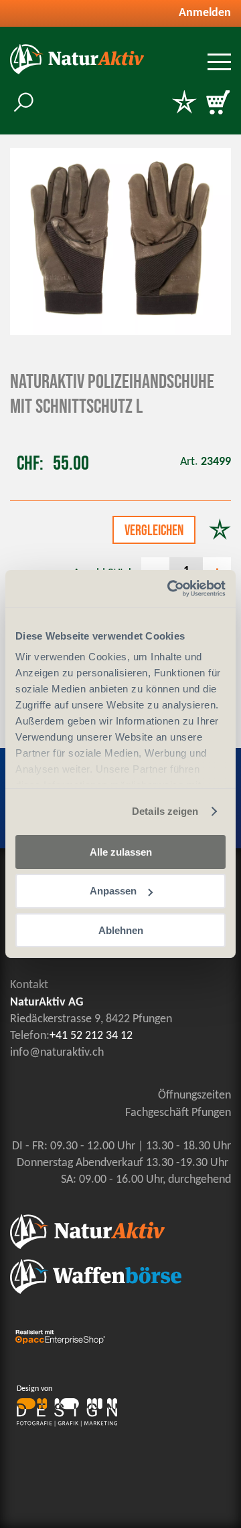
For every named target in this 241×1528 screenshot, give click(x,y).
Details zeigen (165, 811)
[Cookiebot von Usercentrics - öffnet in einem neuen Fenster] (170, 588)
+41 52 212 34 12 (91, 1036)
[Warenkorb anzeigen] (217, 103)
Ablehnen (120, 930)
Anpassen (113, 890)
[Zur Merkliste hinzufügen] (220, 531)
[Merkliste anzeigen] (184, 103)
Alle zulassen (121, 851)
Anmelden (205, 13)
